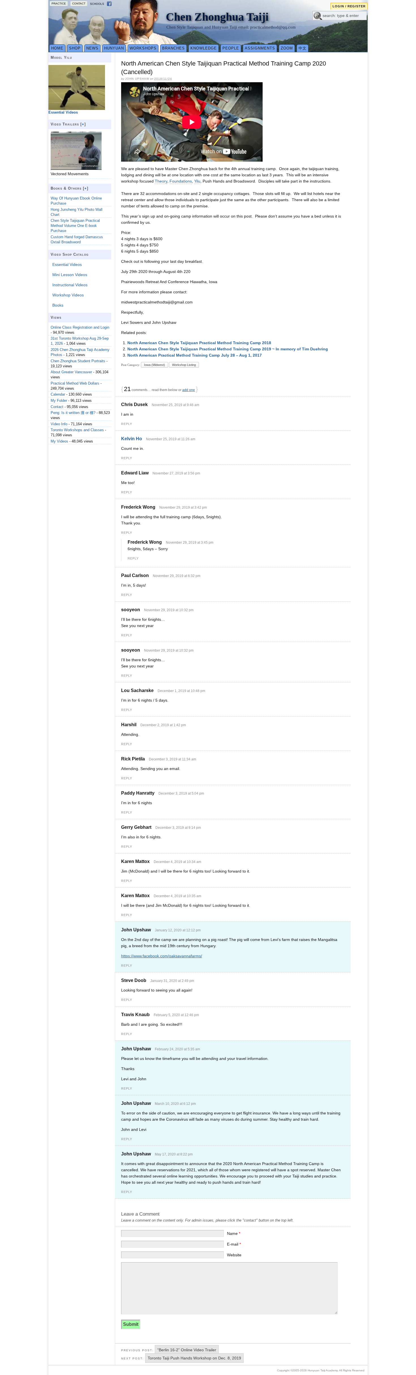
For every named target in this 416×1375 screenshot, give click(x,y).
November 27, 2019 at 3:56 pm (176, 473)
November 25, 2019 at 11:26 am (170, 439)
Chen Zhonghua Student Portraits (78, 361)
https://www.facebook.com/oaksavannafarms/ (161, 956)
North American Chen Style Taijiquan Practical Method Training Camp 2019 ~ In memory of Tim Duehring (227, 349)
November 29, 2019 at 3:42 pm (183, 507)
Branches (173, 48)
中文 (302, 48)
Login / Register (349, 6)
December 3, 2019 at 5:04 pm (181, 793)
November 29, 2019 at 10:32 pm (169, 610)
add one (188, 390)
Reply (126, 424)
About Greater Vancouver (71, 372)
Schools (97, 3)
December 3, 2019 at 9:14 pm (178, 828)
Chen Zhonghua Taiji (217, 16)
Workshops (143, 48)
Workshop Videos (68, 295)
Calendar (58, 394)
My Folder (59, 400)
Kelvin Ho (131, 438)
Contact (78, 3)
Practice (59, 3)
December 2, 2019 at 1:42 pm (163, 725)
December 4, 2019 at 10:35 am (177, 896)
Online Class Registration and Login (80, 327)
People (230, 48)
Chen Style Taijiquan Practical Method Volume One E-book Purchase (75, 225)
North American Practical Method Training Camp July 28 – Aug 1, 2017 (194, 355)
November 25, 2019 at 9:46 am (175, 405)
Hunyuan (114, 48)
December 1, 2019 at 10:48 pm (181, 691)
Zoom (287, 48)
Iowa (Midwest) (154, 364)
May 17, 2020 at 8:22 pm (174, 1154)
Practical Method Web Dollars (75, 383)
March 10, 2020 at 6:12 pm (175, 1104)
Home (57, 48)
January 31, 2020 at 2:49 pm (172, 981)
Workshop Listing (184, 364)
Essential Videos (67, 264)
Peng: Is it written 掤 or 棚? (73, 413)
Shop (75, 48)
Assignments (260, 48)
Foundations (181, 181)
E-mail (234, 1244)
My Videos (59, 441)
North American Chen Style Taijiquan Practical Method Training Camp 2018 (199, 343)
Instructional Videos (69, 285)
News (92, 48)
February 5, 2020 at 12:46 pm (176, 1015)
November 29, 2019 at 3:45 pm (189, 543)
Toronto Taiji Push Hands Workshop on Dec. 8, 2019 (194, 1358)
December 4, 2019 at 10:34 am (177, 862)
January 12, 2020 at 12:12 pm (178, 930)
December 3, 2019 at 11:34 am (172, 759)
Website (234, 1255)
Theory (161, 181)
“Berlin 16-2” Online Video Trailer (186, 1350)
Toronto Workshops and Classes (77, 430)
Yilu (197, 181)
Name (233, 1233)
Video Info (59, 424)
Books (57, 305)
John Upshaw (137, 78)
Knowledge (203, 48)
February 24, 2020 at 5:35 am (177, 1049)
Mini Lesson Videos (69, 274)
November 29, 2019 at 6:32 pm (176, 576)
